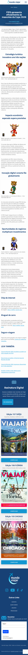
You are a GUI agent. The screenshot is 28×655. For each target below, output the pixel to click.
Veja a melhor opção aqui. (14, 310)
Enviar (6, 632)
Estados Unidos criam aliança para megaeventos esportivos (11, 371)
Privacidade (14, 611)
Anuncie (14, 608)
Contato (14, 602)
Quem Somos (14, 605)
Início (12, 7)
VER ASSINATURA (7, 402)
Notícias (15, 7)
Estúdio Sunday (14, 651)
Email (4, 623)
